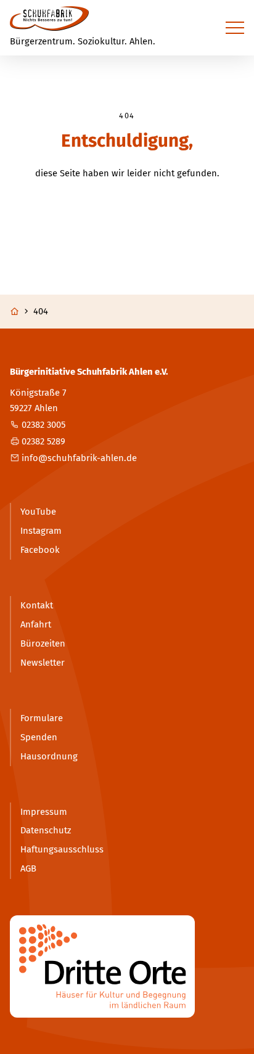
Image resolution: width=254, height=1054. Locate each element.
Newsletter (42, 662)
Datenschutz (45, 830)
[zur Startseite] (49, 18)
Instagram (41, 530)
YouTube (38, 511)
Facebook (40, 549)
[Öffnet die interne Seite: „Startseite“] (20, 312)
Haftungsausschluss (62, 849)
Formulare (41, 718)
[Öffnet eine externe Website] (127, 966)
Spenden (38, 737)
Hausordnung (49, 756)
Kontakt (36, 605)
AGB (28, 868)
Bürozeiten (42, 643)
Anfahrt (35, 624)
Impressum (43, 811)
